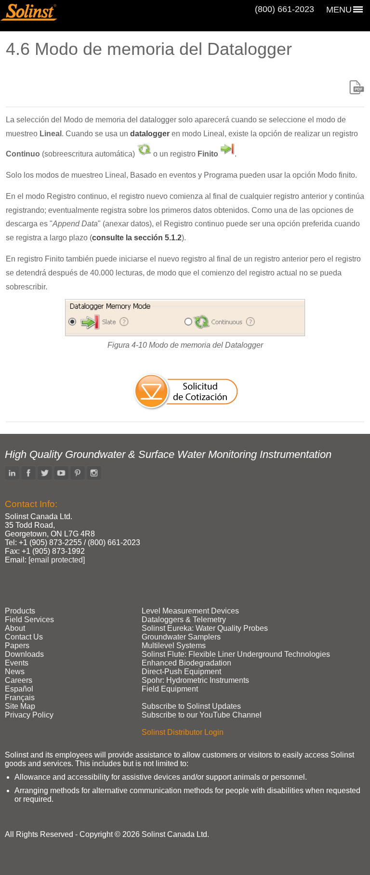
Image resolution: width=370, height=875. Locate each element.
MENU (339, 9)
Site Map (20, 706)
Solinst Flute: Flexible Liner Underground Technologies (236, 654)
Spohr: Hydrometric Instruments (195, 680)
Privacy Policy (29, 715)
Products (20, 611)
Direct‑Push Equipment (181, 671)
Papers (17, 645)
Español (19, 689)
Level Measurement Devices (190, 611)
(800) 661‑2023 (284, 9)
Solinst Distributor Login (183, 732)
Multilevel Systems (174, 645)
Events (16, 663)
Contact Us (24, 637)
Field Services (29, 619)
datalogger (150, 134)
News (15, 671)
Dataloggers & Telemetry (184, 619)
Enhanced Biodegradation (186, 663)
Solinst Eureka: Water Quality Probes (205, 628)
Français (20, 697)
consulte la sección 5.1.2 (137, 238)
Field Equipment (170, 689)
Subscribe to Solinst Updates (191, 706)
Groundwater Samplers (181, 637)
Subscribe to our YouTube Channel (202, 715)
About (15, 628)
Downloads (24, 654)
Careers (18, 680)
